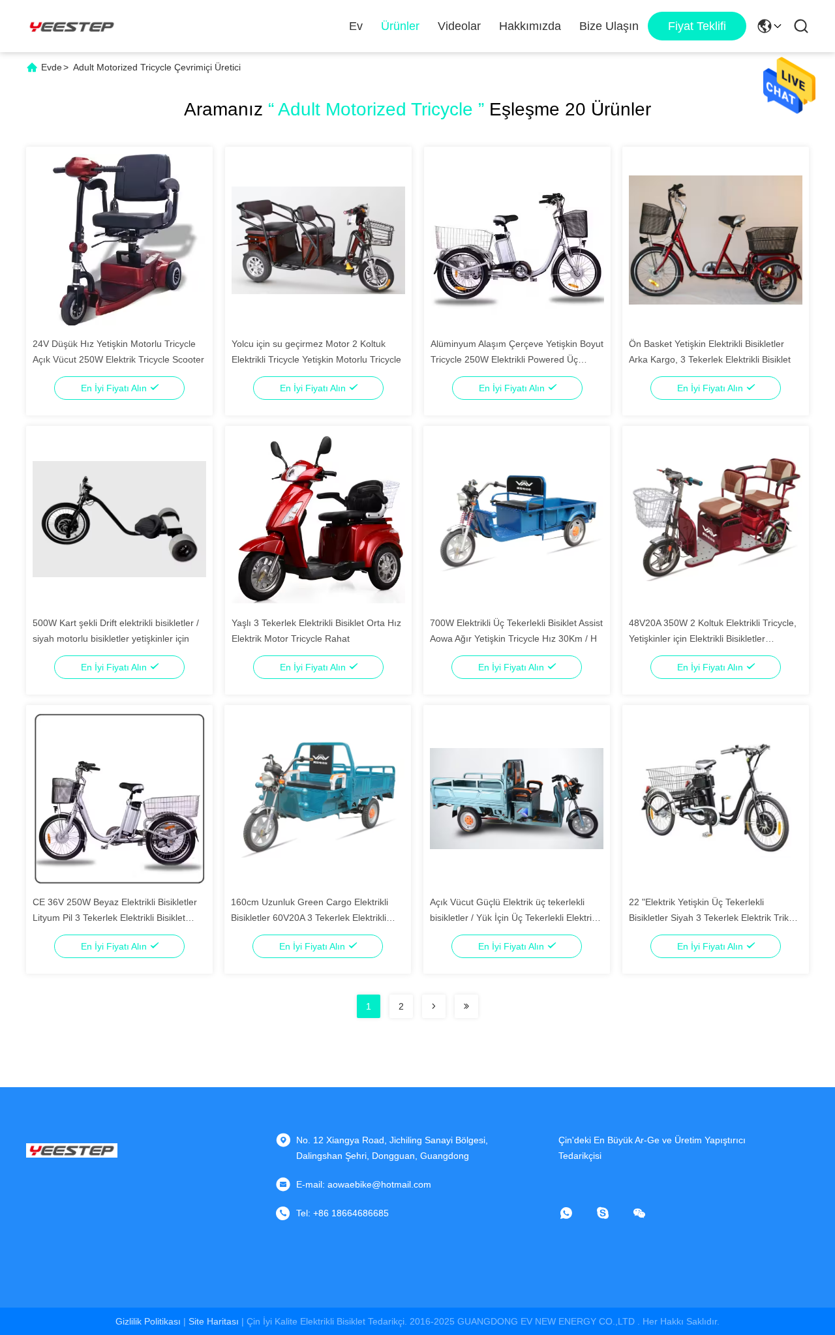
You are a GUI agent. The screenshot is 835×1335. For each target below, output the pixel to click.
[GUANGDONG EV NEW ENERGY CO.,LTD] (71, 26)
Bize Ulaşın (609, 26)
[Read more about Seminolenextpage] (434, 1006)
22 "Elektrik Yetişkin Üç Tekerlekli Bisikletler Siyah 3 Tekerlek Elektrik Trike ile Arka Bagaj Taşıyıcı (711, 917)
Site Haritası (214, 1321)
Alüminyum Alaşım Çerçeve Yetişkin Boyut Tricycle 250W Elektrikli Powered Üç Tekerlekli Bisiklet (517, 359)
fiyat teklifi (697, 26)
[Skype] (612, 1213)
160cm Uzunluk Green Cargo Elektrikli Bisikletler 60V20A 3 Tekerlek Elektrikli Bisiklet (309, 917)
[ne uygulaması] (575, 1213)
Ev (356, 26)
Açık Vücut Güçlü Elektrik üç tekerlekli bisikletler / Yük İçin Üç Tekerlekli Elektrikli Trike (515, 917)
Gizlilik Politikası (148, 1321)
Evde (51, 67)
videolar (459, 26)
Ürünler (400, 26)
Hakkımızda (530, 26)
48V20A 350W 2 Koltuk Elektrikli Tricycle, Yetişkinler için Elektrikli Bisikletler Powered (713, 638)
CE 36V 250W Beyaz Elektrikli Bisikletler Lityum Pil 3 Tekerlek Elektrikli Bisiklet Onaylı (115, 917)
